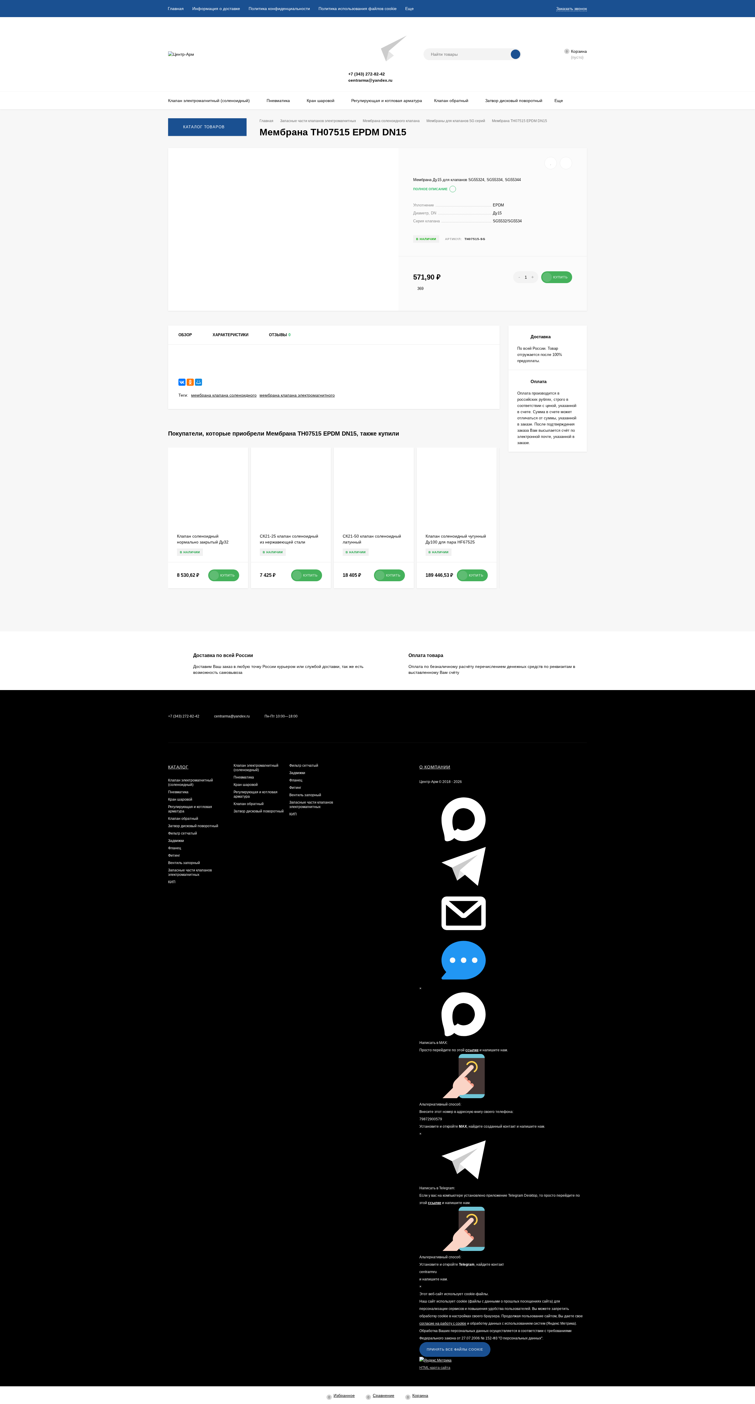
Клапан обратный (183, 819)
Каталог (178, 767)
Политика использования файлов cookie (358, 8)
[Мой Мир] (198, 382)
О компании (434, 767)
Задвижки (176, 841)
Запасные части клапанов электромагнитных (190, 872)
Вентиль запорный (184, 863)
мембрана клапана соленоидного (224, 395)
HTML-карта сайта (434, 1368)
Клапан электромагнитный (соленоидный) (190, 782)
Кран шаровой (180, 799)
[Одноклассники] (190, 382)
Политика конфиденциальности (279, 8)
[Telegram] (376, 48)
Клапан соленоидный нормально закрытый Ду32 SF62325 (203, 542)
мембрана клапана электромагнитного (297, 395)
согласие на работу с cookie (442, 1323)
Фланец (174, 848)
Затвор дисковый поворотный (193, 826)
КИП (171, 882)
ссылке (472, 1050)
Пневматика (178, 792)
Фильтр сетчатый (182, 833)
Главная (176, 8)
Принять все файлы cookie (455, 1349)
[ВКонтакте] (182, 382)
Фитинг (174, 855)
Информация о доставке (216, 8)
